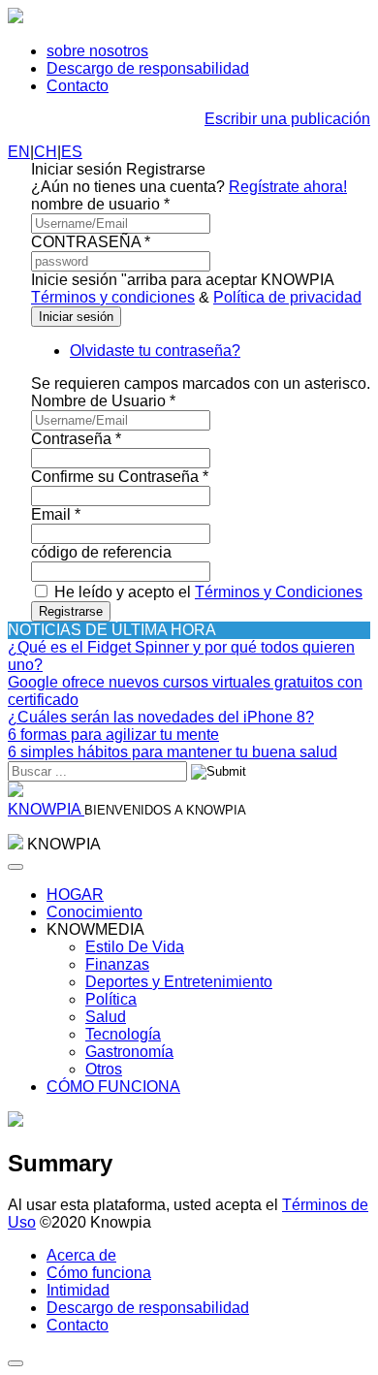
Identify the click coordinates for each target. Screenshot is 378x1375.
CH (45, 152)
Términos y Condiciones (278, 592)
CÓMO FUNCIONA (113, 1086)
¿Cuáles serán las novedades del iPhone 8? (161, 717)
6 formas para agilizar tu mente (113, 734)
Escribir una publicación (287, 119)
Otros (103, 1069)
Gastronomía (129, 1051)
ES (71, 152)
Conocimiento (94, 912)
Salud (105, 1016)
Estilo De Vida (134, 947)
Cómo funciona (99, 1272)
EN (19, 152)
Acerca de (81, 1255)
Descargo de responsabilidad (148, 68)
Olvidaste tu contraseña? (155, 350)
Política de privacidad (287, 297)
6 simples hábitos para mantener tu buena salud (172, 752)
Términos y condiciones (113, 297)
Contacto (78, 86)
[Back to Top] (15, 1363)
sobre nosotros (97, 51)
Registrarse (71, 611)
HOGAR (75, 894)
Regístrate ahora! (288, 186)
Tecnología (123, 1034)
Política (111, 999)
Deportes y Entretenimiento (178, 982)
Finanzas (117, 964)
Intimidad (78, 1290)
